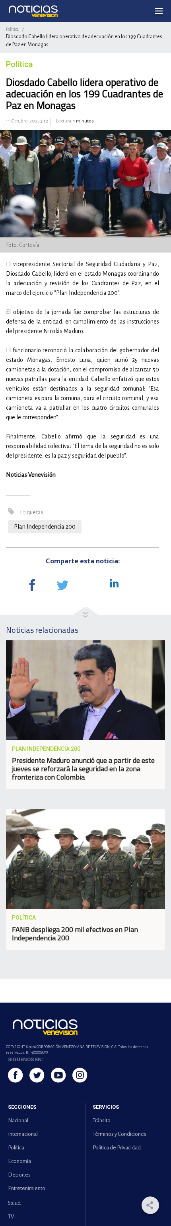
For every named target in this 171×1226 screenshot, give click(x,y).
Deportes (19, 1175)
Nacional (18, 1120)
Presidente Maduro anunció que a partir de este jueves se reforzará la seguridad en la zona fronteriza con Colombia (83, 768)
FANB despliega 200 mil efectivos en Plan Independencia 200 (75, 933)
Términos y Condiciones (119, 1134)
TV (11, 1217)
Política (12, 29)
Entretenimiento (26, 1188)
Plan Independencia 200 (45, 526)
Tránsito (102, 1120)
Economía (19, 1161)
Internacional (23, 1134)
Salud (14, 1203)
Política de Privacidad (117, 1148)
